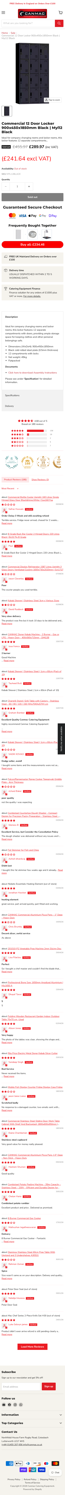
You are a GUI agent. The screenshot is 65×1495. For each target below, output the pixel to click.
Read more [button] (7, 523)
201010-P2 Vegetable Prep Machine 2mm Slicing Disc (34, 948)
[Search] (59, 23)
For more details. (32, 296)
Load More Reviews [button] (32, 1346)
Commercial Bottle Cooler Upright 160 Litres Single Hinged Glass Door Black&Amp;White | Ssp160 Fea (30, 499)
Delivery (9, 406)
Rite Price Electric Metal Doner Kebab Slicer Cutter (33, 1053)
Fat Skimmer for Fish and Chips (23, 850)
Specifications (12, 395)
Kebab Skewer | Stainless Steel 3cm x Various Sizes (33, 600)
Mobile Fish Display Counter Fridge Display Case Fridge (35, 1087)
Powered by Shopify (32, 1489)
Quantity (6, 179)
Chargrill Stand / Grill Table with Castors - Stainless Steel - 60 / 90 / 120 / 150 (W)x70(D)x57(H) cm (30, 702)
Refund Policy (30, 1479)
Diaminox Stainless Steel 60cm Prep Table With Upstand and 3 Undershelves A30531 (28, 1254)
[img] (32, 421)
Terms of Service (32, 1482)
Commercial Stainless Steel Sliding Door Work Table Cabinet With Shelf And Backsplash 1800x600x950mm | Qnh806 (31, 1124)
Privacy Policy (14, 1479)
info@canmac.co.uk (32, 1444)
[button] (17, 431)
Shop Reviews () (40, 479)
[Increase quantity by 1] (29, 186)
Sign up (48, 1386)
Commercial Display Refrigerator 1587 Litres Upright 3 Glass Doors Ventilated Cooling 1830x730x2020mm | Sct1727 (32, 568)
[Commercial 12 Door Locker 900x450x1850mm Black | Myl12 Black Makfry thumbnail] (7, 111)
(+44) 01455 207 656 (12, 1444)
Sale (13, 33)
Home (5, 33)
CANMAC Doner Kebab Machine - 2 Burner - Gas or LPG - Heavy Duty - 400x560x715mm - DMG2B (30, 636)
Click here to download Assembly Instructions (32, 372)
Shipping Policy (47, 1479)
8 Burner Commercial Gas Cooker (24, 1218)
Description (11, 316)
